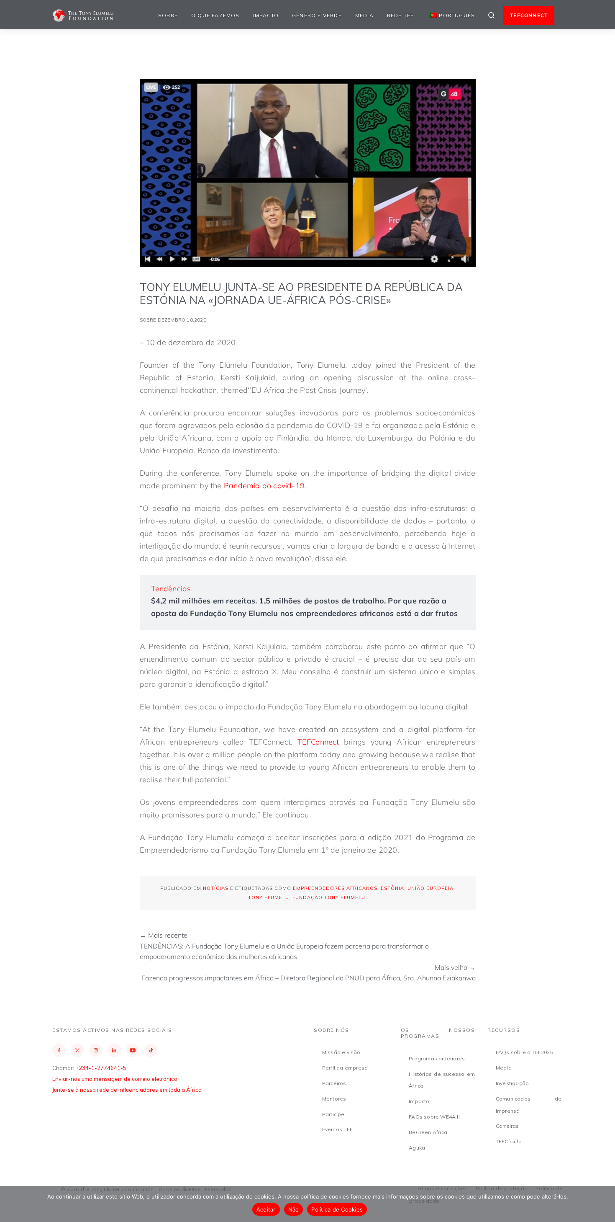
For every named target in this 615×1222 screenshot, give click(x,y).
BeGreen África (428, 1132)
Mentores (334, 1099)
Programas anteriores (437, 1058)
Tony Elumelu (268, 897)
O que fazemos (215, 15)
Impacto (266, 15)
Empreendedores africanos (335, 888)
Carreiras (507, 1126)
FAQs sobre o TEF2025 (524, 1052)
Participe (333, 1114)
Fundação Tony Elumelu (328, 897)
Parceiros (334, 1083)
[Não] (604, 1204)
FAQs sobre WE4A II (434, 1117)
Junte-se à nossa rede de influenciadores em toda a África (127, 1089)
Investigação (512, 1083)
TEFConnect (318, 742)
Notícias (215, 888)
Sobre (168, 15)
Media (364, 15)
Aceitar (266, 1209)
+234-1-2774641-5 (100, 1068)
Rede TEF (400, 15)
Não (293, 1209)
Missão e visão (341, 1052)
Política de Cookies (337, 1209)
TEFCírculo (509, 1141)
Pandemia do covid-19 (264, 485)
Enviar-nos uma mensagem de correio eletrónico (114, 1078)
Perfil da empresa (345, 1068)
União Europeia (430, 888)
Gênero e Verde (317, 15)
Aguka (417, 1148)
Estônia (392, 888)
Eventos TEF (337, 1129)
